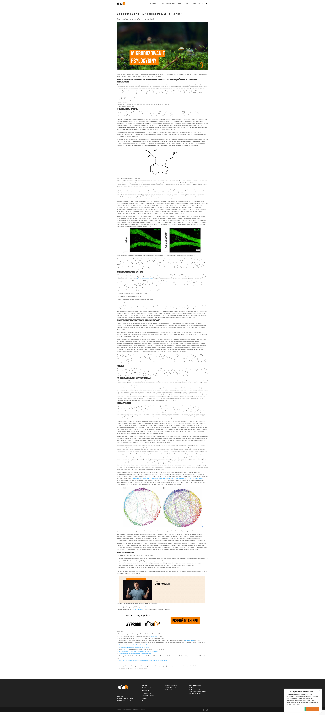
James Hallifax (155, 636)
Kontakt (181, 3)
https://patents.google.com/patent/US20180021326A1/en (134, 647)
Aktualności (171, 3)
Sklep (188, 3)
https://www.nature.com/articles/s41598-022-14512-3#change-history (138, 651)
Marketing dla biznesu (138, 710)
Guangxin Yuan (189, 640)
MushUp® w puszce (137, 609)
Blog (194, 3)
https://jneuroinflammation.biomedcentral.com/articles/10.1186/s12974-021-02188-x (143, 660)
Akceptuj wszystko (312, 709)
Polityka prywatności (148, 695)
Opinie (162, 3)
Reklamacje (145, 690)
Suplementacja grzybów (127, 19)
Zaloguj (201, 3)
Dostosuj (290, 709)
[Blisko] (320, 690)
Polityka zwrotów (147, 688)
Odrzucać (300, 709)
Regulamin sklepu (147, 693)
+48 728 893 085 (195, 689)
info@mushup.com (195, 693)
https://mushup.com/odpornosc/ (194, 478)
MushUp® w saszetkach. (150, 607)
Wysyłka (144, 685)
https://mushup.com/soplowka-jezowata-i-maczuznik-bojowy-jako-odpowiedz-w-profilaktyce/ (158, 478)
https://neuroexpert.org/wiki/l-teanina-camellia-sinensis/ (135, 653)
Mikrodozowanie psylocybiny (145, 279)
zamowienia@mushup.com (198, 691)
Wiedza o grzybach (146, 19)
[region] (303, 701)
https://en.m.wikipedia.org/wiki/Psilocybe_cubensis (132, 645)
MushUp (153, 3)
